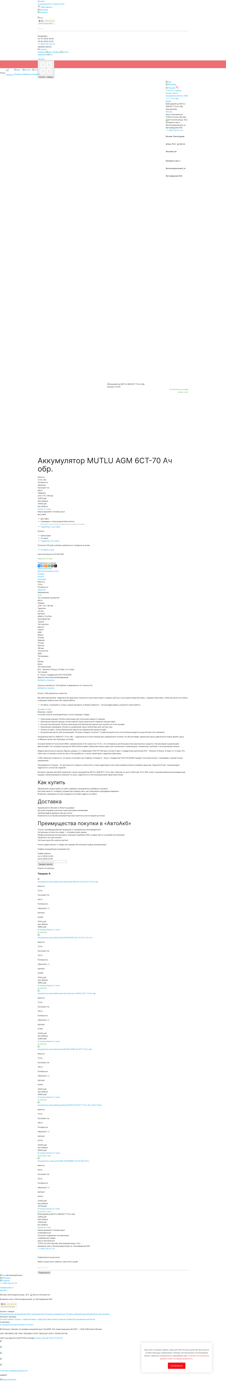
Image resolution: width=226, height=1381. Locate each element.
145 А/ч (153, 160)
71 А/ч (100, 130)
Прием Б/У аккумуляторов (78, 1319)
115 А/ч (104, 160)
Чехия (90, 205)
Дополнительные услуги (48, 571)
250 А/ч (95, 175)
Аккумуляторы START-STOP (74, 190)
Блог (50, 4)
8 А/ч (105, 326)
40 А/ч (83, 115)
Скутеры (94, 303)
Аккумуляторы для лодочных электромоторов (119, 371)
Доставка (47, 1319)
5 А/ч (89, 326)
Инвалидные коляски (96, 447)
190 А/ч (104, 167)
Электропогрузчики (70, 424)
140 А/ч (143, 160)
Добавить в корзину (46, 680)
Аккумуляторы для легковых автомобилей (80, 99)
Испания (119, 213)
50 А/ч (146, 115)
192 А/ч (114, 167)
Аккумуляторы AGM (117, 190)
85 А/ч (82, 137)
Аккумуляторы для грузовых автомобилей (80, 145)
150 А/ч (65, 167)
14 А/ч (130, 326)
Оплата (41, 576)
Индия (137, 213)
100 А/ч (65, 160)
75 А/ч (127, 130)
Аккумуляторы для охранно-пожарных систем (82, 417)
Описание (42, 579)
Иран (128, 213)
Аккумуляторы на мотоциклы (74, 303)
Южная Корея (78, 205)
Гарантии (57, 4)
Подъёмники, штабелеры (73, 409)
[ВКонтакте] (39, 565)
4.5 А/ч (81, 326)
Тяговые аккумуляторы (72, 386)
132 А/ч (133, 160)
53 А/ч (65, 122)
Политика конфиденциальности (13, 1371)
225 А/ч (153, 167)
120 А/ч (113, 160)
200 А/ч (124, 167)
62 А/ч (136, 122)
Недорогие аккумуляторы (73, 273)
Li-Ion (91, 349)
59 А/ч (109, 122)
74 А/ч (118, 130)
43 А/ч (101, 115)
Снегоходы (122, 303)
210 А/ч (134, 167)
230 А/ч (65, 175)
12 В (39, 595)
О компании (43, 4)
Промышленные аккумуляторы (75, 394)
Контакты (15, 1325)
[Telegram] (42, 565)
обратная (42, 590)
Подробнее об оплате (50, 541)
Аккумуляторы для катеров (97, 1314)
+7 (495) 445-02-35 (46, 1249)
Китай (97, 213)
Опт (63, 4)
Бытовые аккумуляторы (72, 432)
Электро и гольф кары (152, 417)
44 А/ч (110, 115)
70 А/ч (91, 130)
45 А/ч (119, 115)
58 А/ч (100, 122)
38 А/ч (74, 115)
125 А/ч (123, 160)
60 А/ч (118, 122)
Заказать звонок (45, 864)
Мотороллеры (79, 311)
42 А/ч (92, 115)
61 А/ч (127, 122)
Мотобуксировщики (96, 311)
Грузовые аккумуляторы (55, 1314)
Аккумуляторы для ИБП (95, 386)
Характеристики (45, 568)
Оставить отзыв (47, 550)
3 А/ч (64, 326)
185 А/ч (94, 167)
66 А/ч (73, 130)
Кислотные (81, 349)
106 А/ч (85, 160)
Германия (147, 213)
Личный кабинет (7, 1319)
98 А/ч (127, 137)
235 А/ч (75, 175)
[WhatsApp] (49, 565)
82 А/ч (64, 137)
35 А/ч (65, 115)
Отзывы (41, 574)
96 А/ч (118, 137)
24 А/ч (82, 334)
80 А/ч (154, 130)
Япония (65, 205)
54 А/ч (74, 122)
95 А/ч (109, 137)
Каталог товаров (46, 77)
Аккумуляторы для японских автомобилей (123, 250)
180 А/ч (85, 167)
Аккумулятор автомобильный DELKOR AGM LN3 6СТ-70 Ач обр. (65, 1049)
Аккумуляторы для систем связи (101, 409)
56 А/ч (92, 122)
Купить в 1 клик (44, 509)
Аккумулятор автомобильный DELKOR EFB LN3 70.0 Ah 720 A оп (65, 937)
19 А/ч (64, 334)
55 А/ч (83, 122)
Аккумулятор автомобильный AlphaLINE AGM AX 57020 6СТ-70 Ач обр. (68, 882)
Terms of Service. (55, 1338)
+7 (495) (46, 44)
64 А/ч (154, 122)
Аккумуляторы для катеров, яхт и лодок (79, 371)
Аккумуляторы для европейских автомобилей (82, 250)
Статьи (30, 1325)
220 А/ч (143, 167)
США (119, 205)
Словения (128, 205)
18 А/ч (156, 326)
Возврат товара (36, 1319)
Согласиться (177, 1365)
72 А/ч (109, 130)
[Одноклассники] (45, 565)
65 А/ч (64, 130)
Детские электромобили (72, 447)
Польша (87, 213)
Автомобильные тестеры (136, 447)
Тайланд (109, 205)
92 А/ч (100, 137)
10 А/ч (121, 326)
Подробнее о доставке (50, 527)
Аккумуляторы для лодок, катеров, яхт (78, 356)
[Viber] (52, 565)
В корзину (42, 930)
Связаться (169, 447)
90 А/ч (91, 137)
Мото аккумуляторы (70, 281)
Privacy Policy (40, 1338)
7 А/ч (97, 326)
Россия (139, 205)
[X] (55, 565)
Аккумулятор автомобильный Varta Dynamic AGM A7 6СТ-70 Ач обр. (67, 993)
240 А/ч (85, 175)
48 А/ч (137, 115)
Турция (99, 205)
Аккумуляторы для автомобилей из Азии (79, 243)
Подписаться (44, 1272)
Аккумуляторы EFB (98, 190)
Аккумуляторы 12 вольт (72, 228)
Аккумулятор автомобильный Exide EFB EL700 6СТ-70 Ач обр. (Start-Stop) (70, 1105)
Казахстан (107, 213)
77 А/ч (136, 130)
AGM (71, 349)
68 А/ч (82, 130)
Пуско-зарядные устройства (137, 432)
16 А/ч (139, 326)
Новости (23, 1325)
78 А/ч (145, 130)
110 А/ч (94, 160)
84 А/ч (74, 137)
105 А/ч (75, 160)
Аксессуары (156, 447)
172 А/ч (75, 167)
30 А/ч (91, 334)
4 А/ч (72, 326)
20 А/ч (73, 334)
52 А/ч (155, 115)
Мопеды (65, 311)
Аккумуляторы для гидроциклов (76, 379)
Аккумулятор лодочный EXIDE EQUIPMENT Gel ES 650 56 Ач (63, 1161)
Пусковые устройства (134, 439)
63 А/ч (145, 122)
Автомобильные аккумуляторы (75, 84)
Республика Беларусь (71, 213)
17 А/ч (147, 326)
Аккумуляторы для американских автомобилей (120, 243)
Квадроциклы (107, 303)
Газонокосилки (115, 447)
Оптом (92, 1319)
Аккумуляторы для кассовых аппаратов (122, 417)
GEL (63, 349)
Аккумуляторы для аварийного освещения (137, 409)
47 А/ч (128, 115)
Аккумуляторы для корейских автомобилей (80, 258)
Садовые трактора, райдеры (142, 303)
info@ (7, 1287)
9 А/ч (113, 326)
